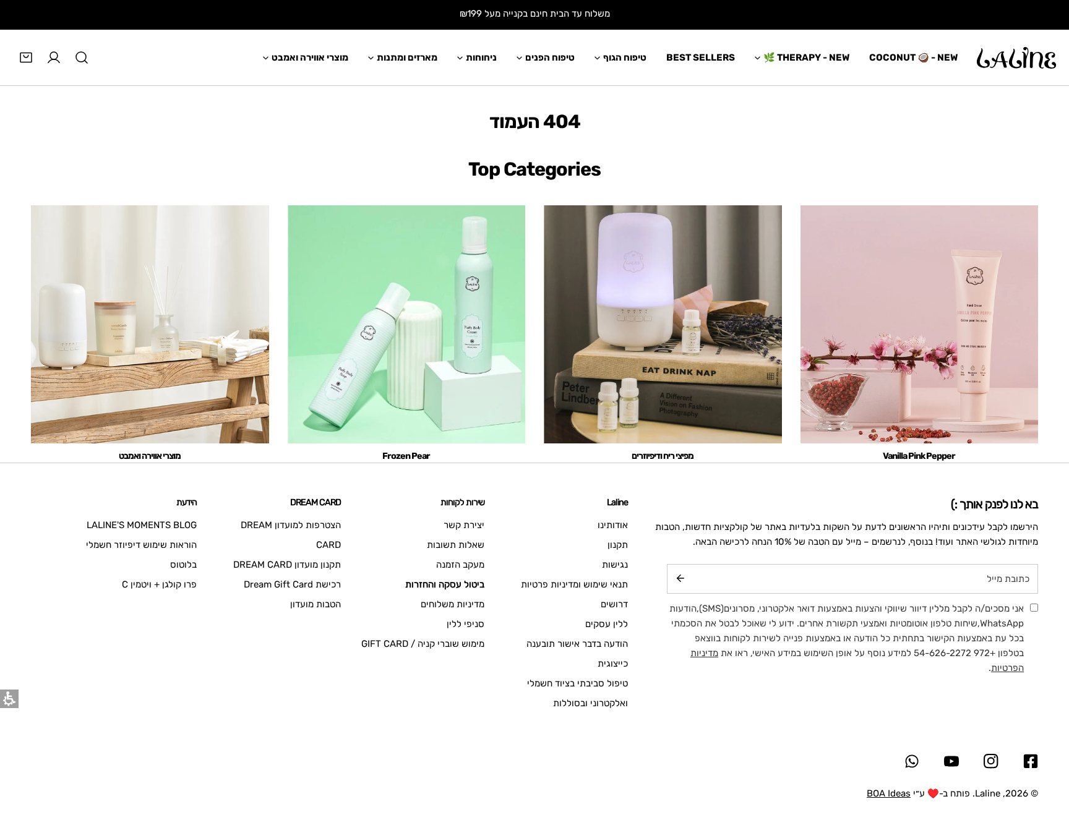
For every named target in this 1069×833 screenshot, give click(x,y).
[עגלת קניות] (26, 57)
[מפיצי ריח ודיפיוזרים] (663, 324)
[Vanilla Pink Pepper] (920, 324)
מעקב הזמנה (460, 564)
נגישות (615, 564)
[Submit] (680, 578)
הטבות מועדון (315, 604)
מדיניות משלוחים (452, 604)
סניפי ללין (465, 624)
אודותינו (613, 525)
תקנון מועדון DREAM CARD (287, 564)
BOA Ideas (889, 793)
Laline (987, 793)
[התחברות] (54, 57)
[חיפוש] (81, 57)
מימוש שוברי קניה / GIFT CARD (422, 643)
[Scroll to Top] (1046, 767)
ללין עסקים (606, 624)
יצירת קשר (464, 525)
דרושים (614, 604)
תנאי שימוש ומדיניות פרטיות (574, 584)
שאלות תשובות (455, 544)
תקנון (617, 544)
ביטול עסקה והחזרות (444, 584)
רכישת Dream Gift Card (292, 584)
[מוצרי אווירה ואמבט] (150, 324)
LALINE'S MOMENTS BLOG (142, 525)
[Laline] (1016, 58)
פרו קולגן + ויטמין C (159, 584)
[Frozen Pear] (407, 324)
